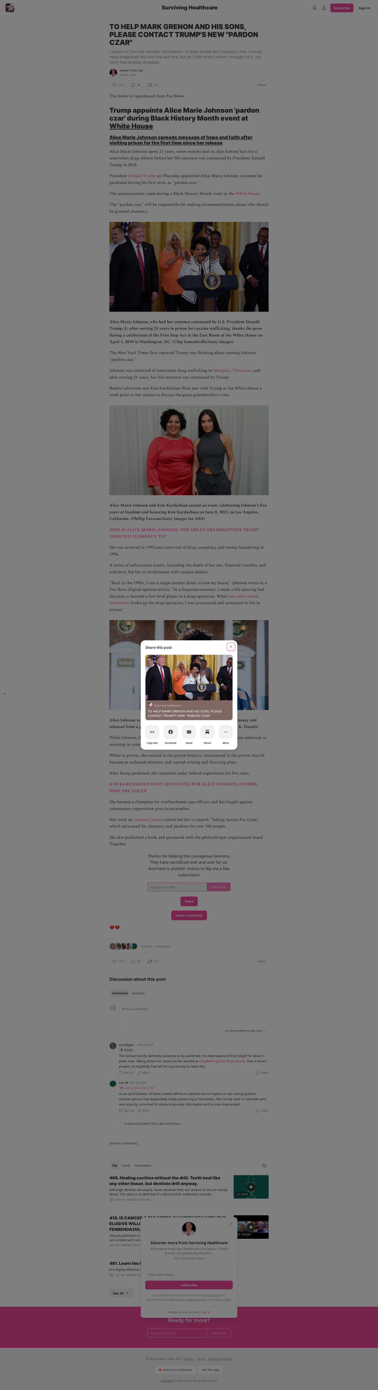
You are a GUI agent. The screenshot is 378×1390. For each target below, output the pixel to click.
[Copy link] (152, 732)
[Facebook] (171, 732)
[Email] (189, 732)
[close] (231, 646)
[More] (226, 732)
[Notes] (207, 732)
